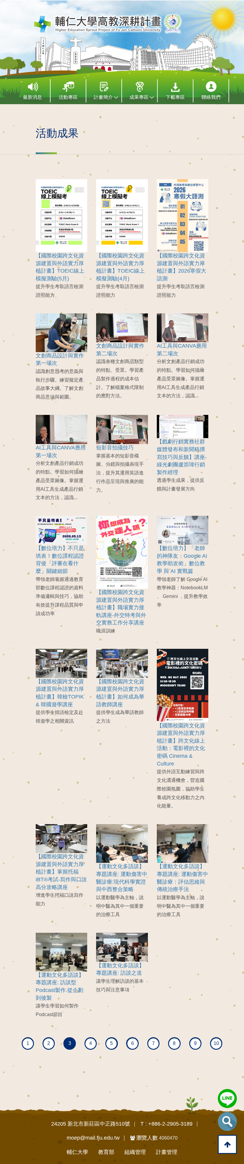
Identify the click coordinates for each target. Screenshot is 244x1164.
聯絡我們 (210, 97)
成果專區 (139, 97)
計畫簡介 (104, 97)
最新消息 (32, 97)
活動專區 (68, 97)
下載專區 (175, 97)
